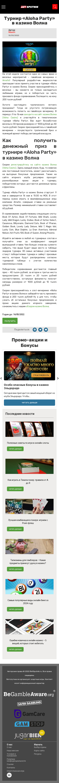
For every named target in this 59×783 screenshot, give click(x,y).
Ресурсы (37, 754)
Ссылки (10, 764)
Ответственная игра (15, 771)
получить (10, 320)
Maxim (11, 32)
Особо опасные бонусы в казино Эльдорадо (26, 386)
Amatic (6, 80)
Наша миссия (13, 751)
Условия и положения (12, 755)
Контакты (11, 768)
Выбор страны (40, 747)
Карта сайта (39, 751)
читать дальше (15, 449)
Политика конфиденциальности (16, 760)
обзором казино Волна (37, 306)
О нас (9, 747)
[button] (35, 330)
